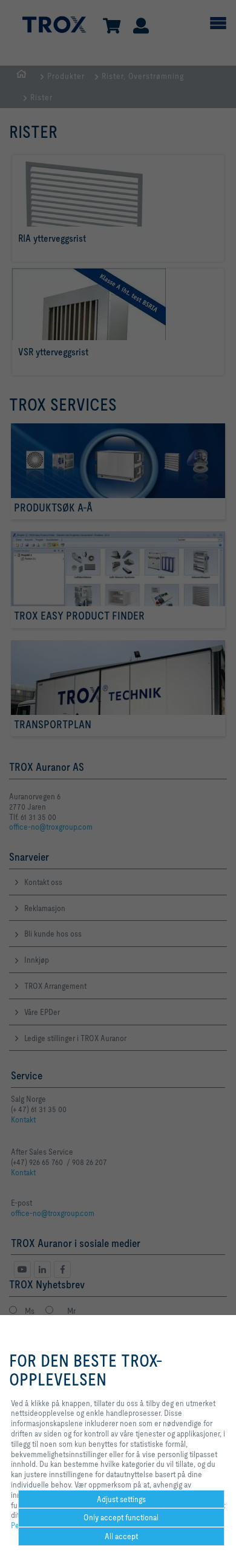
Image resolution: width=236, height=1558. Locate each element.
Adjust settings (121, 1499)
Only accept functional (121, 1517)
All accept (121, 1536)
